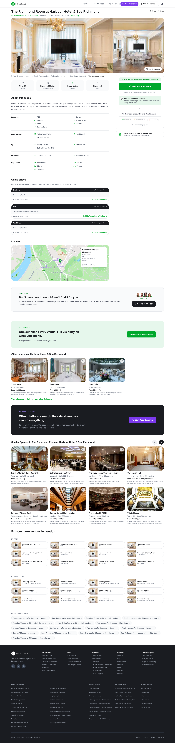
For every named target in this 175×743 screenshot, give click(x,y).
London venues (94, 688)
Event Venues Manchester (123, 692)
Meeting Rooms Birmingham (124, 707)
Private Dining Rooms (18, 700)
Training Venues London (19, 707)
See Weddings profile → (99, 223)
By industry (45, 668)
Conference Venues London (20, 688)
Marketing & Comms (74, 665)
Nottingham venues (95, 715)
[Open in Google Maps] (60, 263)
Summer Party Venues (18, 696)
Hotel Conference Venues (58, 688)
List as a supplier (97, 673)
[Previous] (154, 442)
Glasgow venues (104, 703)
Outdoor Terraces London (19, 726)
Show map (75, 15)
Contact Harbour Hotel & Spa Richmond (141, 114)
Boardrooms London (56, 707)
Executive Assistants (74, 662)
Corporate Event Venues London (60, 711)
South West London (41, 76)
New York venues (146, 688)
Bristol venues (106, 700)
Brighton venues (107, 707)
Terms (153, 737)
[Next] (161, 442)
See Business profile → (99, 190)
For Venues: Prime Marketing (102, 665)
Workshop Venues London (58, 723)
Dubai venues (145, 696)
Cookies (161, 737)
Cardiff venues (93, 711)
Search (114, 4)
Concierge (95, 662)
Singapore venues (146, 703)
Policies (119, 673)
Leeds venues (93, 703)
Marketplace (96, 659)
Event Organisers (72, 659)
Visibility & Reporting (49, 665)
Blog (118, 659)
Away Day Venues (16, 703)
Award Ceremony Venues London (60, 715)
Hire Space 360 (47, 656)
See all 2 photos (154, 69)
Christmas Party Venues (57, 692)
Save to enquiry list (141, 125)
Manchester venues (95, 692)
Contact (120, 670)
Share (154, 11)
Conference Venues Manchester (125, 688)
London (28, 76)
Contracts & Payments (49, 662)
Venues (86, 4)
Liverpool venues (94, 707)
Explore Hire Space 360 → (141, 334)
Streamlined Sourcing (49, 659)
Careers (120, 665)
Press (119, 668)
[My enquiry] (162, 4)
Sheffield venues (105, 719)
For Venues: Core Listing (100, 668)
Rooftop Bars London (56, 700)
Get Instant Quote (141, 86)
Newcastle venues (105, 711)
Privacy (145, 737)
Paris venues (145, 692)
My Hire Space (149, 4)
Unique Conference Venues (19, 692)
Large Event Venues (56, 719)
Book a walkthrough (48, 670)
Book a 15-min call (145, 304)
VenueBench (121, 662)
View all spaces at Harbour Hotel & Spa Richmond (31, 399)
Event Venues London (18, 711)
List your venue (97, 670)
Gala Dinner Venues (17, 715)
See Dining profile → (100, 206)
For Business (99, 4)
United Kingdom (17, 76)
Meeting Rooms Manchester (123, 696)
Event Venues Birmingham (123, 703)
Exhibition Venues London (19, 719)
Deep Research (131, 4)
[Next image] (44, 369)
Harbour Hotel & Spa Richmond (25, 15)
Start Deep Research (144, 420)
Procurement (71, 656)
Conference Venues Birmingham (125, 700)
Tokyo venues (145, 700)
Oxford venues (93, 719)
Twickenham (55, 76)
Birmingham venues (95, 696)
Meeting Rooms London (57, 703)
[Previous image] (14, 369)
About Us (120, 656)
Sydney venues (145, 707)
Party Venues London (56, 696)
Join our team (147, 656)
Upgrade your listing (149, 662)
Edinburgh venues (94, 700)
